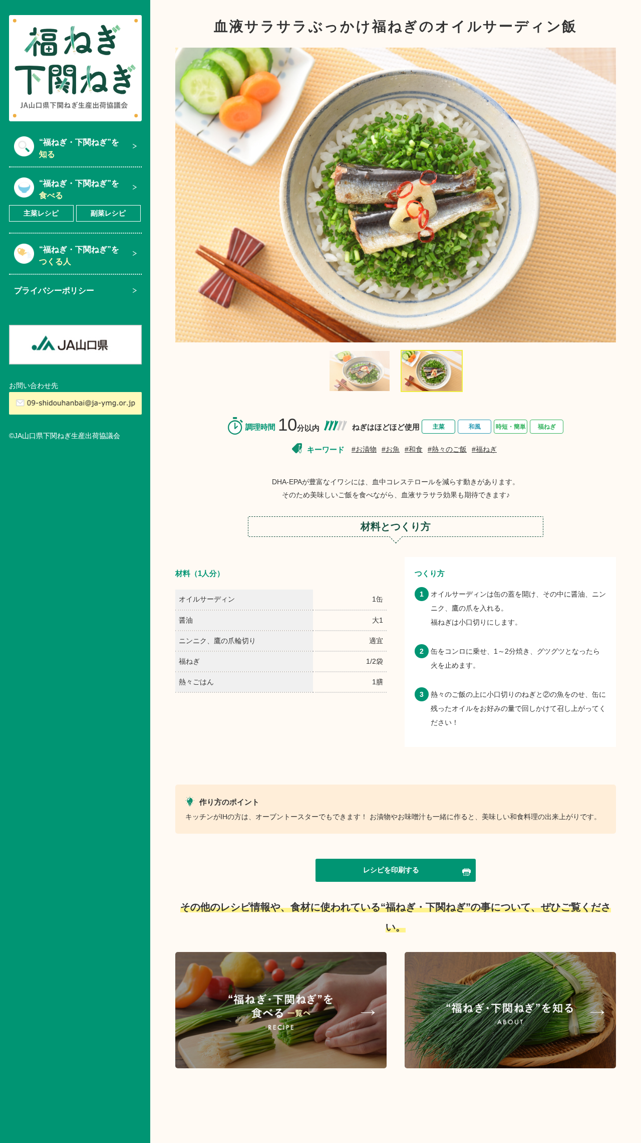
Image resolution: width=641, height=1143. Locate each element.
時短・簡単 (511, 426)
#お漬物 (364, 449)
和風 (475, 426)
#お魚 (391, 449)
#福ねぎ (484, 449)
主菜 (439, 426)
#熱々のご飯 (447, 449)
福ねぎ (547, 426)
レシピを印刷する (391, 870)
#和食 (414, 449)
